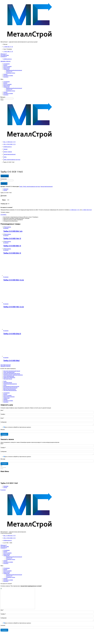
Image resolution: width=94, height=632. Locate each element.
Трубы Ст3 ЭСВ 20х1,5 (12, 253)
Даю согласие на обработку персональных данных (18, 427)
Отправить (4, 434)
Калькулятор (6, 67)
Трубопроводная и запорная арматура (13, 375)
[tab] (48, 189)
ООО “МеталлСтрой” (6, 365)
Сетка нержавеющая (8, 376)
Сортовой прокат (7, 382)
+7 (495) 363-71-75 (75, 210)
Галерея (5, 74)
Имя (2, 410)
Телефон (3, 414)
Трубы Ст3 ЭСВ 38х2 (11, 361)
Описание (5, 189)
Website (3, 429)
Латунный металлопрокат (10, 390)
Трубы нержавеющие (9, 372)
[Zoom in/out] (5, 467)
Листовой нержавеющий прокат (11, 371)
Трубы (21, 186)
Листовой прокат (7, 378)
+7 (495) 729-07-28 (87, 210)
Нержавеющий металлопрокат (14, 70)
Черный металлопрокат (46, 186)
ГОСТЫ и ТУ (9, 71)
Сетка (4, 385)
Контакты (5, 77)
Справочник (6, 69)
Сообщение (3, 422)
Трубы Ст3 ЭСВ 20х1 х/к (12, 231)
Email (2, 418)
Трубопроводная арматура (10, 383)
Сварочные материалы (9, 377)
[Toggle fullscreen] (3, 467)
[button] (6, 61)
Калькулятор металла (8, 396)
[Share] (2, 467)
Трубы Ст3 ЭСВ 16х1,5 (12, 238)
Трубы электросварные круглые (31, 186)
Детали (5, 190)
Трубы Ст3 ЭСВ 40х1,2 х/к (13, 280)
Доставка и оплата (8, 75)
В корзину (4, 183)
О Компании (6, 63)
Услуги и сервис (7, 66)
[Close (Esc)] (1, 467)
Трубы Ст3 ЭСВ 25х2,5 (12, 334)
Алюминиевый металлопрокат (11, 386)
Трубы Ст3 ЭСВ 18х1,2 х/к (13, 307)
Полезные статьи (10, 73)
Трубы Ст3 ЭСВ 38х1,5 (12, 246)
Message (3, 459)
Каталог (5, 65)
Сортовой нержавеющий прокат (11, 373)
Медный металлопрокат (9, 389)
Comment (3, 625)
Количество (4, 179)
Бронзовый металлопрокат (10, 387)
